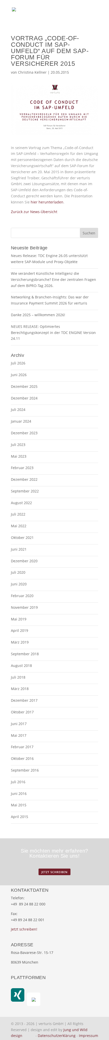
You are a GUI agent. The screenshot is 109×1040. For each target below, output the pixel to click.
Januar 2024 (21, 421)
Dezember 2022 (24, 479)
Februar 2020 (22, 595)
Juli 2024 (18, 409)
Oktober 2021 (22, 537)
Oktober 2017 (22, 712)
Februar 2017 (22, 746)
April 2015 (19, 816)
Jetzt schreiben (54, 872)
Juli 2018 (18, 677)
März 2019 (20, 642)
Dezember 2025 (24, 386)
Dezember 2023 (24, 432)
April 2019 (19, 630)
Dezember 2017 (24, 700)
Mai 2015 (18, 805)
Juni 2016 (19, 793)
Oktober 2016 (22, 758)
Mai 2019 (18, 619)
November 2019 (24, 607)
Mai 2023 (18, 456)
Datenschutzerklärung (57, 1035)
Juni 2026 (19, 374)
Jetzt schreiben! (24, 929)
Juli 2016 (18, 781)
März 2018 (20, 688)
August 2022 (21, 502)
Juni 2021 (19, 549)
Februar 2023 (22, 467)
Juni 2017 (19, 723)
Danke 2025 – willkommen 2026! (38, 314)
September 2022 (25, 491)
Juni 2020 (19, 584)
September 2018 (25, 653)
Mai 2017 (18, 735)
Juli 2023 (18, 444)
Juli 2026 (18, 363)
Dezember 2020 (24, 560)
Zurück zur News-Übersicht (34, 211)
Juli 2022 (18, 514)
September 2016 (25, 770)
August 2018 (21, 665)
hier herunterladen (47, 202)
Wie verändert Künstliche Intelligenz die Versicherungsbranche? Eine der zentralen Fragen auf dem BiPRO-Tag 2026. (53, 279)
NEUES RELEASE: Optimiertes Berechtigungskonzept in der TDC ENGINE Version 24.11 (53, 332)
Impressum (88, 1035)
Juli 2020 (18, 572)
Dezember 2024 (24, 398)
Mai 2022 (18, 525)
